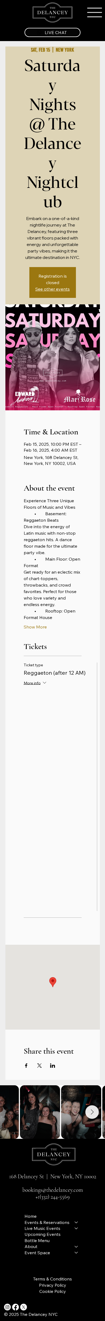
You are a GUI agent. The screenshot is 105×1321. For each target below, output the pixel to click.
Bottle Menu (37, 1240)
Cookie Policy (52, 1291)
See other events (52, 289)
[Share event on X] (39, 1065)
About (30, 1246)
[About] (76, 1246)
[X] (23, 1307)
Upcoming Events (42, 1234)
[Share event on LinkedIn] (52, 1065)
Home (30, 1216)
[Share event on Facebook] (26, 1065)
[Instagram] (7, 1307)
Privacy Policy (52, 1285)
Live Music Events (42, 1228)
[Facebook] (15, 1307)
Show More (35, 627)
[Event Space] (76, 1253)
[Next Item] (92, 1112)
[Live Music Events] (76, 1228)
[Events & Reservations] (76, 1222)
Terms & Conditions (52, 1279)
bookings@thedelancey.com (52, 1190)
